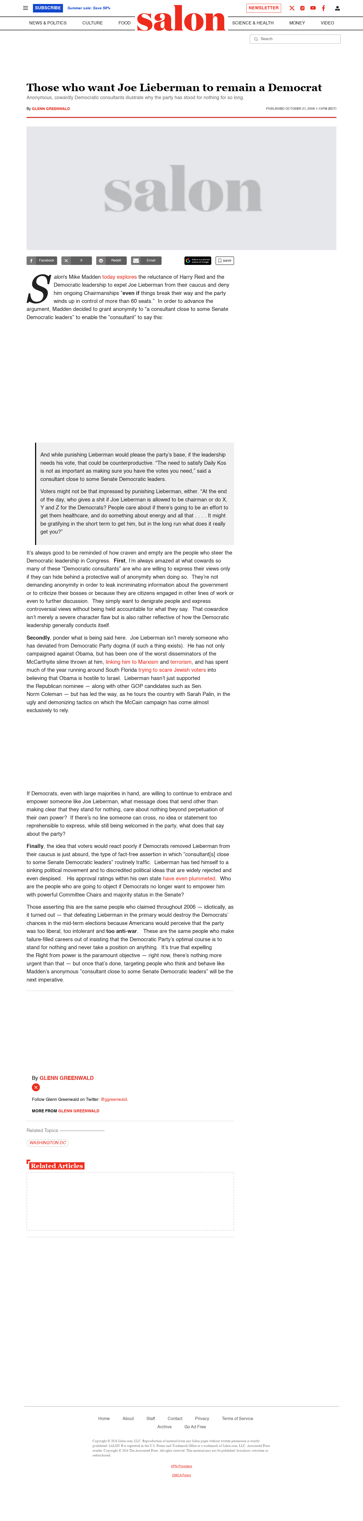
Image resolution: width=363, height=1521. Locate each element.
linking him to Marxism (132, 662)
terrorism (181, 662)
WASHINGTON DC (47, 1143)
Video (327, 23)
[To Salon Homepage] (181, 18)
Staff (150, 1419)
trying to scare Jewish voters (172, 670)
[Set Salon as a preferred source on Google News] (198, 260)
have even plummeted (189, 879)
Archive (164, 1427)
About (128, 1419)
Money (297, 23)
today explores (119, 277)
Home (104, 1419)
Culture (92, 23)
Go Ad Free (195, 1427)
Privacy (202, 1419)
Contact (175, 1419)
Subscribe (48, 8)
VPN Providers (181, 1466)
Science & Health (253, 23)
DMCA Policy (181, 1475)
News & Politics (48, 23)
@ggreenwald (113, 1100)
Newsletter (264, 8)
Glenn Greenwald (51, 109)
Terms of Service (237, 1419)
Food (125, 23)
